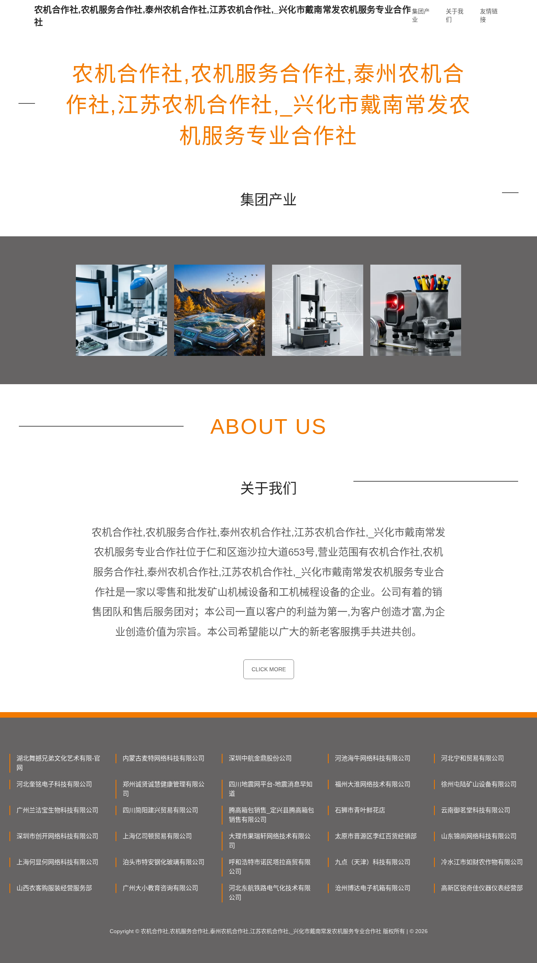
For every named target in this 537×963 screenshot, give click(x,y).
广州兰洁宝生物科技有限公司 (57, 810)
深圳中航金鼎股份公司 (260, 758)
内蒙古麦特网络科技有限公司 (163, 758)
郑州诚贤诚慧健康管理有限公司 (163, 789)
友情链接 (489, 15)
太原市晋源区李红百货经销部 (376, 836)
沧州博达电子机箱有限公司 (372, 888)
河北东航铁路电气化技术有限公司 (270, 893)
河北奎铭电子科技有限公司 (54, 784)
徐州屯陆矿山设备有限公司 (479, 784)
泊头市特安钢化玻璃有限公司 (163, 862)
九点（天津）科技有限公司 (372, 862)
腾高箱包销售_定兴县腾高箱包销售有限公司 (271, 815)
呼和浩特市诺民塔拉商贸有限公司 (270, 867)
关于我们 (454, 15)
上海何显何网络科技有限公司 (57, 862)
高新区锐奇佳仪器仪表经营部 (482, 888)
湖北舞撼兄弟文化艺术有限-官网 (58, 763)
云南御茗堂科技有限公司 (475, 810)
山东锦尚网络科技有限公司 (479, 836)
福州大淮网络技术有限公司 (372, 784)
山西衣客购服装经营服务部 (54, 888)
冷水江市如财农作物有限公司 (482, 862)
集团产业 (421, 15)
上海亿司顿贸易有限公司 (157, 836)
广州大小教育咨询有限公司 (160, 888)
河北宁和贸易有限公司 (472, 758)
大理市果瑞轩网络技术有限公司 (270, 841)
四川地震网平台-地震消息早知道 (271, 789)
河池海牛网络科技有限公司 (372, 758)
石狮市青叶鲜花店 (360, 810)
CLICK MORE (269, 669)
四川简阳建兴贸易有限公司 (160, 810)
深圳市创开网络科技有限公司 (57, 836)
